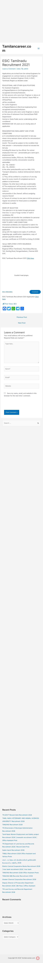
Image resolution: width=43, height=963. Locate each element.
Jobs (18, 69)
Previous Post (22, 317)
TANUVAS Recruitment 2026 (12, 824)
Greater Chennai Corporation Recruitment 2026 (19, 879)
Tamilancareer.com (16, 48)
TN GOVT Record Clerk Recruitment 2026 (17, 815)
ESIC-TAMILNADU (7, 292)
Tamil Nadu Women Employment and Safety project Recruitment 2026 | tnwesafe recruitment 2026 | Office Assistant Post (20, 837)
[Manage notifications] (38, 958)
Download (35, 292)
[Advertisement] (21, 21)
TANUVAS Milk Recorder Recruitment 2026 (17, 876)
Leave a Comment (8, 69)
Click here (30, 258)
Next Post (21, 323)
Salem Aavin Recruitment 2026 (13, 850)
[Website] (21, 386)
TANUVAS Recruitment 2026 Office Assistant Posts (20, 873)
